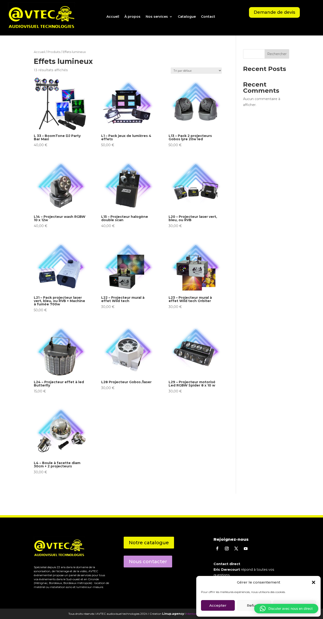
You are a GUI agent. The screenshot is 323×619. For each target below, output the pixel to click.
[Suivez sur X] (236, 548)
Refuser (254, 605)
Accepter (218, 605)
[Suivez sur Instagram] (227, 548)
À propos (132, 16)
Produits (54, 52)
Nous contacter (148, 561)
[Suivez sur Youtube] (245, 548)
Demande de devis (274, 12)
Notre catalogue (149, 542)
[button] (286, 608)
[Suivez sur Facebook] (217, 548)
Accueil (112, 16)
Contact (208, 16)
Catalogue (187, 16)
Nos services (157, 16)
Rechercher (277, 54)
